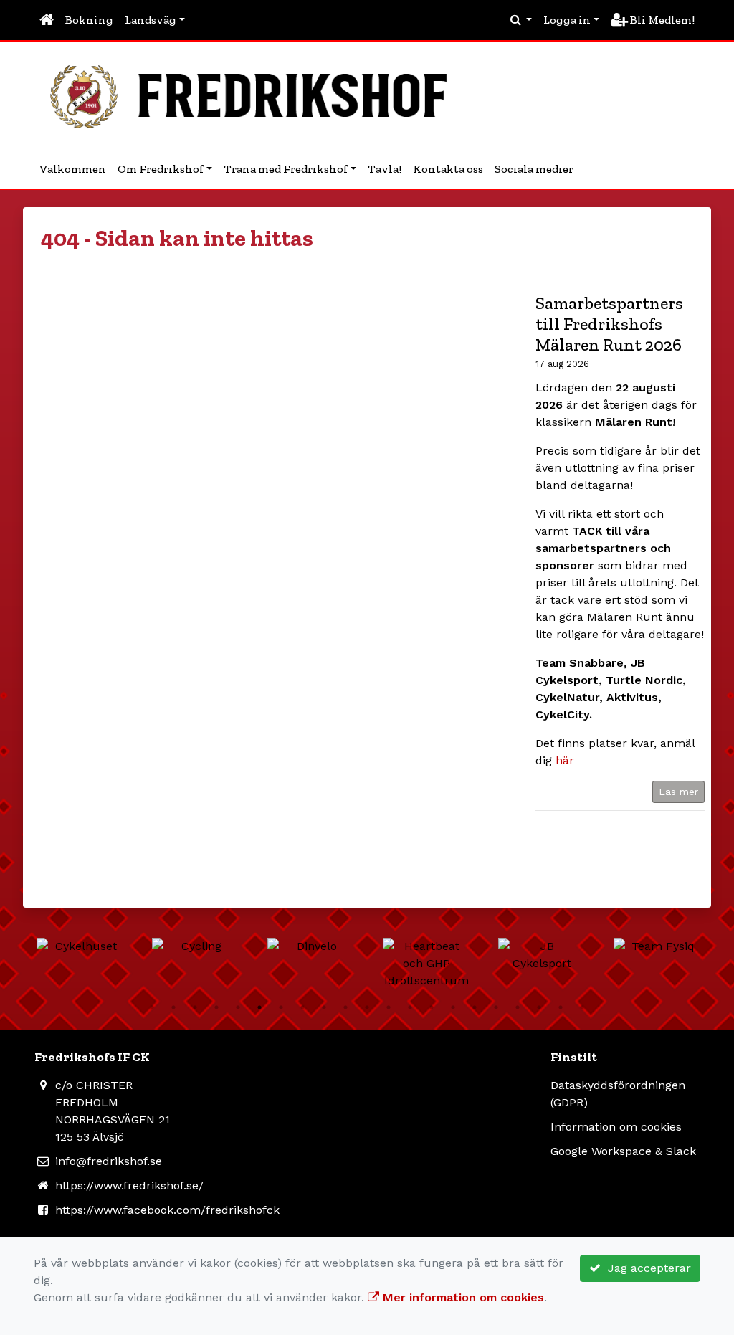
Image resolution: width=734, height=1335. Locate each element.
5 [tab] (238, 1007)
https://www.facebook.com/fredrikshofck (167, 1210)
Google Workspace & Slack (623, 1151)
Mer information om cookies (461, 1297)
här (565, 760)
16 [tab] (474, 1007)
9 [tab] (324, 1007)
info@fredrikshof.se (108, 1161)
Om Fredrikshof (161, 169)
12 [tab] (388, 1007)
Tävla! (384, 169)
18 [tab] (517, 1007)
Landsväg (150, 20)
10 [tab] (345, 1007)
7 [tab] (281, 1007)
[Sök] (521, 20)
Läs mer (678, 791)
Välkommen (72, 169)
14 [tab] (431, 1007)
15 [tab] (453, 1007)
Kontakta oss (448, 169)
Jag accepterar (646, 1268)
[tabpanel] (80, 946)
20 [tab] (560, 1007)
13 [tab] (410, 1007)
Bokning (89, 20)
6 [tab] (259, 1007)
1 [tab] (152, 1007)
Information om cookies (616, 1127)
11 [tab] (367, 1007)
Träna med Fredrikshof (286, 169)
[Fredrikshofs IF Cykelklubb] (256, 94)
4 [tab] (216, 1007)
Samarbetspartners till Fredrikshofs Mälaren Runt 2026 (609, 324)
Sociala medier (534, 169)
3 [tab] (195, 1007)
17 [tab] (496, 1007)
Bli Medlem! (661, 20)
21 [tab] (582, 1007)
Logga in (567, 20)
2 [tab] (173, 1007)
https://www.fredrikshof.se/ (129, 1185)
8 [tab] (302, 1007)
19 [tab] (539, 1007)
